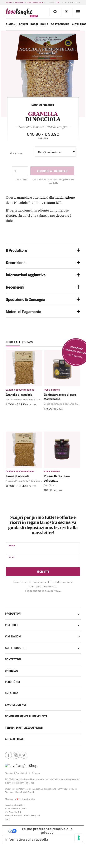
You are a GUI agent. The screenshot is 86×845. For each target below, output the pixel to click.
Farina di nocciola (17, 476)
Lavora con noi (15, 705)
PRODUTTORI (13, 613)
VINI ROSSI (11, 625)
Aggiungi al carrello (52, 171)
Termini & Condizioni (16, 773)
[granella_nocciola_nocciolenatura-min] (43, 74)
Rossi (34, 24)
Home (9, 2)
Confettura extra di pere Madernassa (60, 396)
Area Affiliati (14, 739)
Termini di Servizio (15, 792)
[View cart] (66, 12)
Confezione (16, 153)
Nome (12, 545)
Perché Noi (12, 682)
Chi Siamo (11, 693)
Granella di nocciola (19, 394)
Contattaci (13, 659)
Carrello (11, 671)
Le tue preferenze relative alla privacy (47, 831)
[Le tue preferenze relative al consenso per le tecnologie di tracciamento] (79, 838)
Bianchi (11, 24)
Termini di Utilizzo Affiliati (24, 727)
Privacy (36, 773)
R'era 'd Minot (52, 390)
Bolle (44, 24)
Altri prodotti (15, 648)
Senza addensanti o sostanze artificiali (64, 403)
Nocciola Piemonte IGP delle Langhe (25, 399)
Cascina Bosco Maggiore (20, 390)
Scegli (12, 411)
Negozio (19, 2)
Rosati (23, 24)
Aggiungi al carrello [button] (59, 415)
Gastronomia (35, 2)
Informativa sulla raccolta (26, 840)
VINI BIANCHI (13, 636)
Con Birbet (49, 485)
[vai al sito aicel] (21, 766)
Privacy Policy (66, 788)
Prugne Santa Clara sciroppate (57, 478)
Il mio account (71, 2)
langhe (19, 12)
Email (11, 556)
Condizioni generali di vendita (26, 716)
